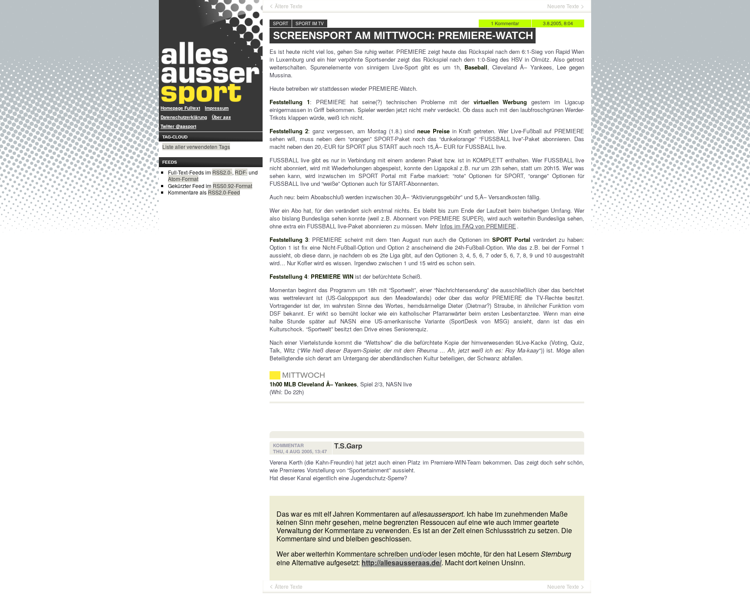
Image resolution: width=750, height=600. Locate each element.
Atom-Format (183, 178)
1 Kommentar (505, 23)
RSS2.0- (222, 172)
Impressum (217, 108)
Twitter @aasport (178, 126)
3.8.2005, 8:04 (558, 23)
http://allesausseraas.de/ (401, 562)
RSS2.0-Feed (224, 192)
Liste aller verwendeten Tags (196, 146)
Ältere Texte (289, 6)
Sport (280, 23)
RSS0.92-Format (232, 185)
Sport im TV (310, 23)
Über (221, 117)
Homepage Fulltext (180, 108)
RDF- (241, 172)
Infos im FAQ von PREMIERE (478, 226)
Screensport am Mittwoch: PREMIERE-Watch (403, 35)
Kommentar (288, 445)
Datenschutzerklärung (184, 117)
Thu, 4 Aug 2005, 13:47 (300, 451)
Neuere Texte (563, 6)
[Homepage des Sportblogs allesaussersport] (211, 52)
